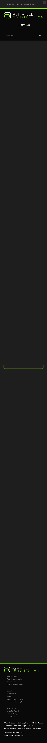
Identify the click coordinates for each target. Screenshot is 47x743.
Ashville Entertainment (15, 684)
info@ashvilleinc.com (31, 345)
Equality (10, 691)
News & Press (23, 637)
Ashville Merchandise (14, 679)
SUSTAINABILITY (23, 523)
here (39, 348)
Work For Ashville (13, 711)
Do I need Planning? (14, 702)
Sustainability (11, 694)
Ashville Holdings (13, 682)
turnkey (32, 148)
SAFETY (23, 579)
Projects (23, 359)
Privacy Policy (12, 714)
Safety (9, 696)
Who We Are (11, 708)
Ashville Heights (30, 4)
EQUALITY (23, 464)
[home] (23, 19)
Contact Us (11, 716)
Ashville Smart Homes (14, 4)
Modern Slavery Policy (15, 699)
